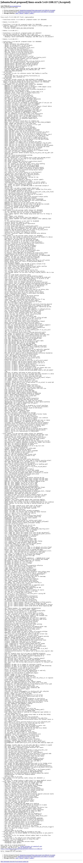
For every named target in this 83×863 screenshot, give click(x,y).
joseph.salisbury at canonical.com (31, 846)
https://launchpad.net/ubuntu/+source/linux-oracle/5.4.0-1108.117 (21, 848)
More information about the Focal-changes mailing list (14, 861)
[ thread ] (21, 13)
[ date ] (17, 13)
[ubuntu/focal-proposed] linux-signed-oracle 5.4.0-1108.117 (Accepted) (36, 11)
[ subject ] (26, 13)
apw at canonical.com (15, 6)
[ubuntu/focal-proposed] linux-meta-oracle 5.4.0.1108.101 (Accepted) (37, 10)
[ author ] (31, 13)
